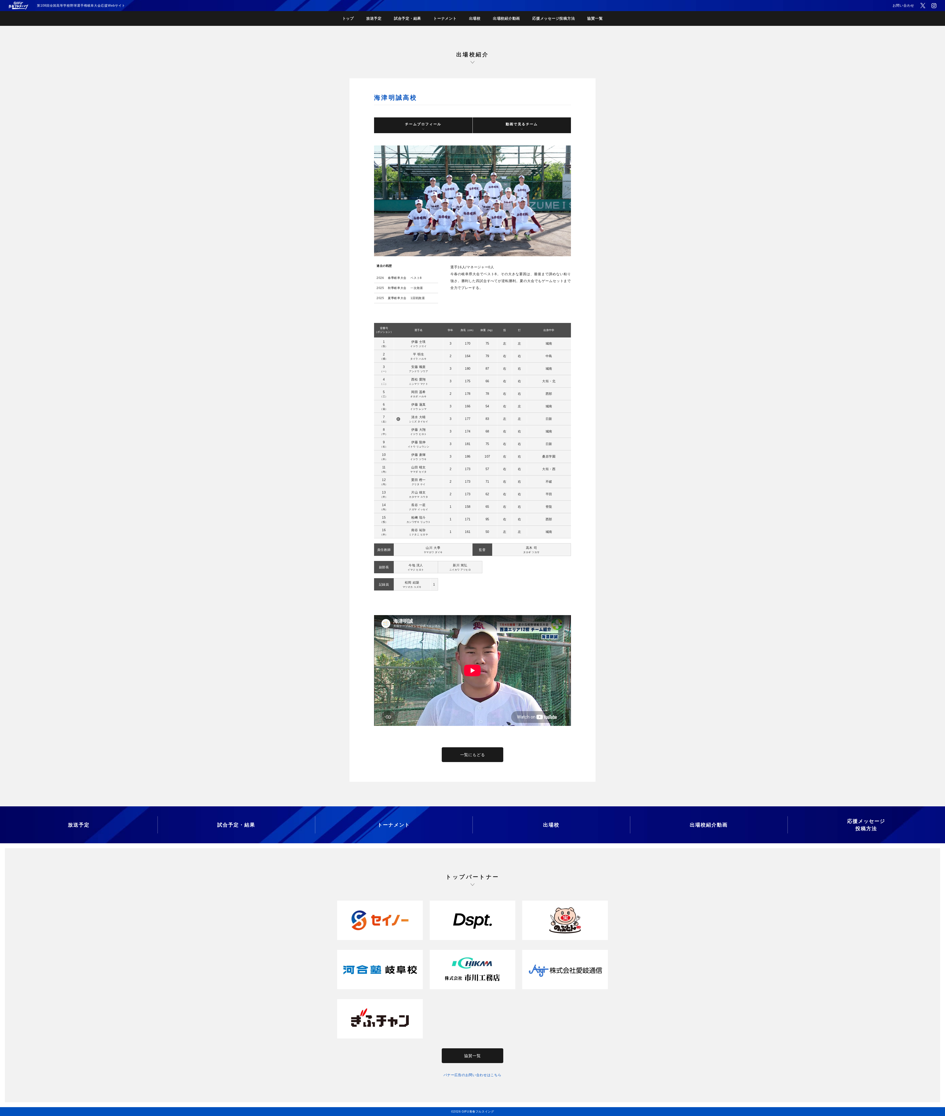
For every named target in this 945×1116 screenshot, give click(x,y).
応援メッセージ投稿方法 (553, 18)
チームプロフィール (423, 124)
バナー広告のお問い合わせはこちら (472, 1075)
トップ (348, 18)
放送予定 (374, 18)
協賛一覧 (595, 18)
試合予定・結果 (407, 18)
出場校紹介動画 (506, 18)
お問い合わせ (903, 5)
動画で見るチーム (522, 124)
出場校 (475, 18)
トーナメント (445, 18)
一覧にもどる (472, 755)
